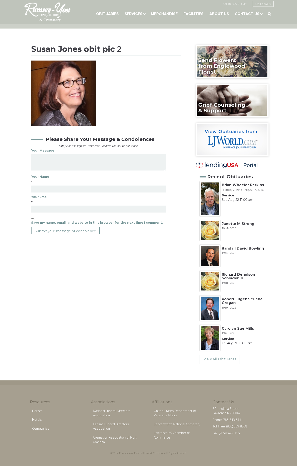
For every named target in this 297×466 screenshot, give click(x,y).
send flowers (263, 3)
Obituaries (107, 14)
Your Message (42, 150)
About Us (219, 14)
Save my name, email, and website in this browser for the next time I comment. (97, 223)
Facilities (194, 14)
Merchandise (164, 14)
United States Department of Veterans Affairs (175, 413)
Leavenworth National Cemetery (177, 424)
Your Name (40, 177)
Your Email (39, 197)
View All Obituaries (220, 359)
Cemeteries (40, 428)
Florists (37, 411)
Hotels (37, 419)
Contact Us (247, 14)
